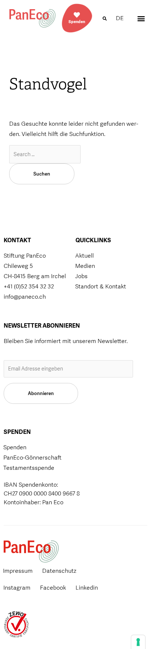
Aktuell (84, 255)
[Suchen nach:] (45, 154)
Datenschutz (59, 571)
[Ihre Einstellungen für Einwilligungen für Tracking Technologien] (138, 642)
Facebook (53, 587)
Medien (85, 266)
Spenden (77, 21)
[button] (104, 19)
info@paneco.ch (25, 296)
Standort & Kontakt (100, 286)
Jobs (81, 276)
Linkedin (87, 587)
